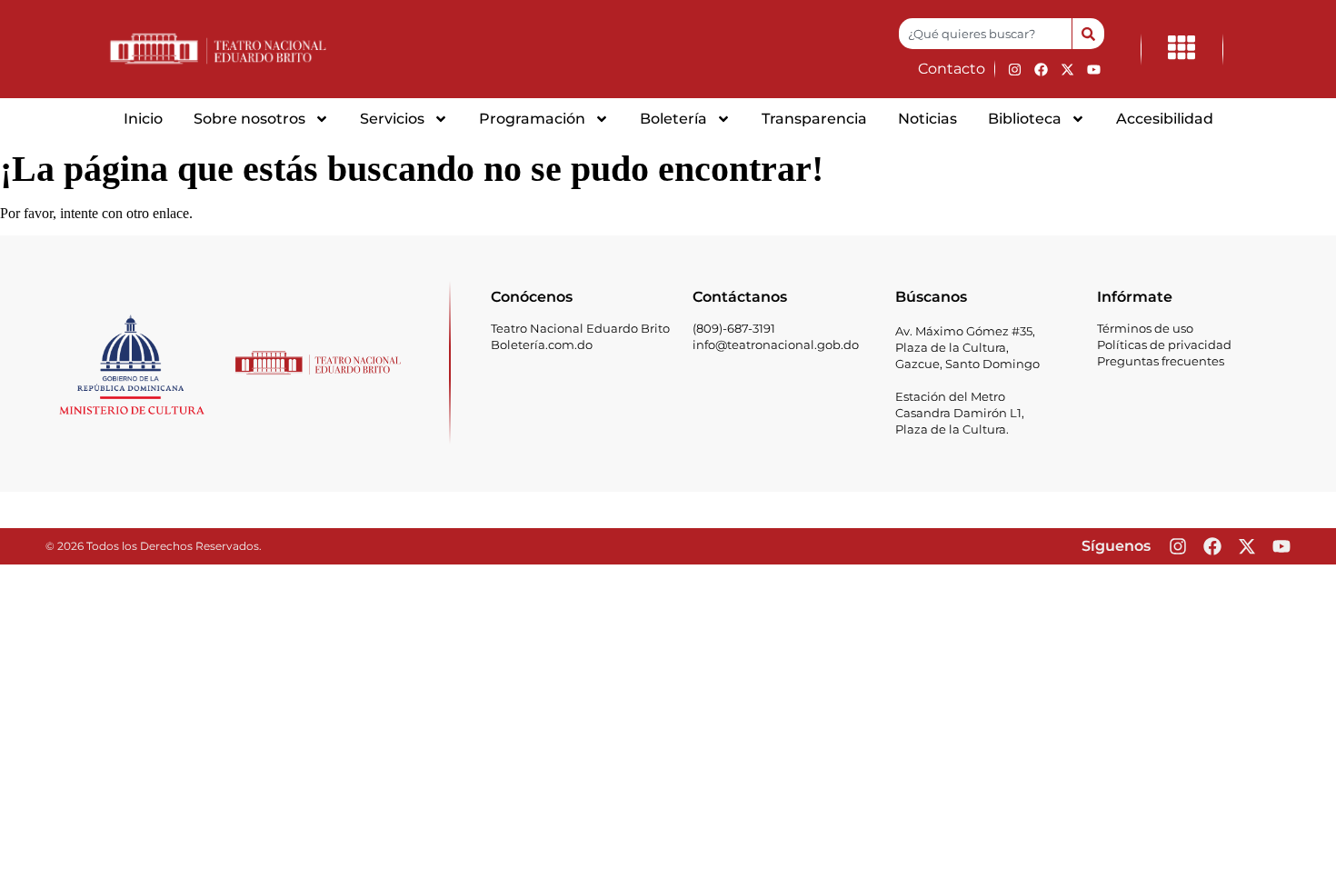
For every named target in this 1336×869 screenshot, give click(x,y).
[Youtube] (1093, 69)
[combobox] (985, 33)
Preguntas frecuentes (1160, 361)
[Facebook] (1041, 69)
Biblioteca (1025, 118)
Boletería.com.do (542, 344)
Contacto (951, 68)
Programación (532, 118)
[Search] (1088, 33)
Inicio (143, 118)
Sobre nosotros (249, 118)
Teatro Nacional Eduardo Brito (580, 328)
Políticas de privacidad (1164, 344)
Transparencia (814, 118)
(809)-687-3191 (734, 328)
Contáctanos (740, 296)
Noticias (927, 118)
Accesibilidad (1164, 118)
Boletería (673, 118)
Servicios (392, 118)
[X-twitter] (1067, 69)
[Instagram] (1014, 69)
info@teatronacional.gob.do (776, 344)
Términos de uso (1145, 328)
